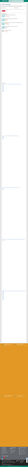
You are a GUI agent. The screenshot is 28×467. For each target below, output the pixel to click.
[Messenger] (27, 460)
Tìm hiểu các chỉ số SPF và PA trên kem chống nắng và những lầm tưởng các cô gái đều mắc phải (15, 239)
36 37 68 (6, 464)
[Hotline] (27, 462)
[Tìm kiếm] (23, 1)
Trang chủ (3, 2)
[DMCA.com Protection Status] (4, 458)
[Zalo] (27, 458)
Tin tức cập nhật (12, 452)
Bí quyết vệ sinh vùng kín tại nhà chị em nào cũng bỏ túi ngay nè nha (12, 187)
